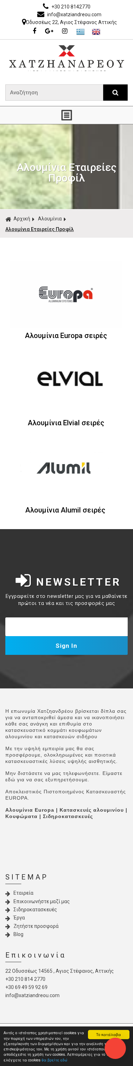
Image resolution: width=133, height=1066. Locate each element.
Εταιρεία (23, 893)
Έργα (19, 917)
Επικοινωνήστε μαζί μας (41, 901)
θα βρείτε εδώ (54, 1059)
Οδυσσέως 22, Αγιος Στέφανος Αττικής (71, 22)
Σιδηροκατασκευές (35, 909)
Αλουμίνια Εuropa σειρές (66, 335)
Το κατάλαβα (108, 1034)
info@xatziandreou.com (73, 14)
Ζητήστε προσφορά (36, 926)
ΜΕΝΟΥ (66, 115)
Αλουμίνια (50, 218)
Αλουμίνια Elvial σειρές (66, 423)
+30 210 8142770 (70, 7)
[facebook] (36, 31)
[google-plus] (50, 31)
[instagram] (66, 31)
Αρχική (21, 218)
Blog (18, 934)
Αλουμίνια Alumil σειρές (65, 510)
